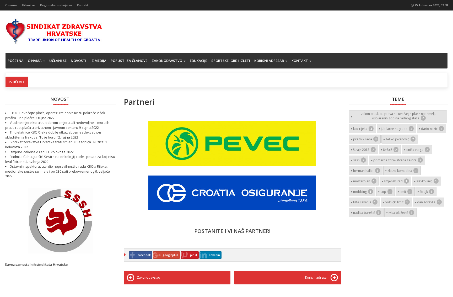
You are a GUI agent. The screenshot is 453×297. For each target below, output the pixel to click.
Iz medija (98, 60)
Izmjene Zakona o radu (28, 152)
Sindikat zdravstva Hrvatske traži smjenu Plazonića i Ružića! (57, 142)
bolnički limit (396, 202)
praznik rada (365, 139)
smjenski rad (395, 181)
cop (385, 191)
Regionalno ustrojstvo (56, 5)
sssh (358, 160)
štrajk (426, 191)
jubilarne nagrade (396, 128)
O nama (11, 5)
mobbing (362, 191)
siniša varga (417, 149)
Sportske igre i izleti (230, 60)
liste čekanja (364, 202)
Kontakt (82, 5)
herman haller (366, 170)
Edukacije (198, 60)
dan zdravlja (428, 202)
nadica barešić (366, 212)
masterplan (364, 181)
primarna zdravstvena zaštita (397, 160)
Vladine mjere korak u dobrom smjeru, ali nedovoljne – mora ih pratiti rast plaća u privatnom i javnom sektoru (57, 125)
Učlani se (28, 5)
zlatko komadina (402, 170)
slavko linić (426, 181)
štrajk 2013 (363, 149)
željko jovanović (400, 139)
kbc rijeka (362, 128)
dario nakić (431, 128)
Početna (16, 60)
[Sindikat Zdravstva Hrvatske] (54, 31)
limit (405, 191)
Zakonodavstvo (167, 60)
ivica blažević (401, 212)
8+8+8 (390, 149)
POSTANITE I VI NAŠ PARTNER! (232, 231)
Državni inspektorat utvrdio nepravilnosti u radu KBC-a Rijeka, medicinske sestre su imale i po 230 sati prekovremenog (56, 169)
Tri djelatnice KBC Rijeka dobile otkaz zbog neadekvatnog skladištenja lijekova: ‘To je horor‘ (53, 135)
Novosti (78, 60)
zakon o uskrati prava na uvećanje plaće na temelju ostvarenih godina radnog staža (398, 116)
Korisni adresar (269, 60)
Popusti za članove (129, 60)
